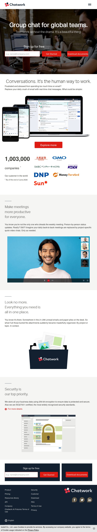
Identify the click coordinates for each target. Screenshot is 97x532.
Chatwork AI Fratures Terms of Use (17, 510)
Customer (35, 494)
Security (34, 490)
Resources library (12, 498)
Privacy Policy (33, 530)
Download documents (77, 54)
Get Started (51, 54)
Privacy (34, 510)
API (6, 502)
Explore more (48, 145)
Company (8, 506)
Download (35, 498)
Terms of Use (36, 506)
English (11, 520)
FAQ (32, 502)
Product (8, 490)
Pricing (7, 494)
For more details (15, 408)
